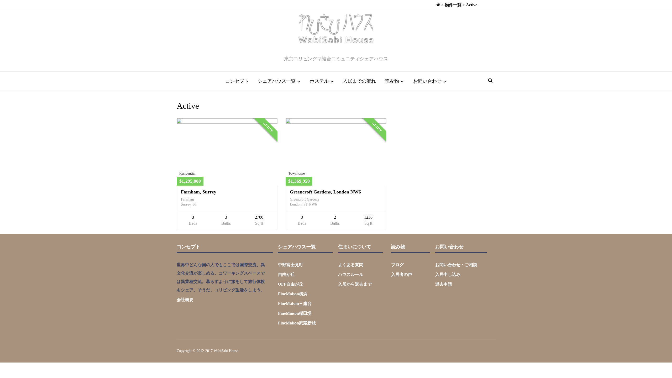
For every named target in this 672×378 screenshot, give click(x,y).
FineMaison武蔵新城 (297, 323)
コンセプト (237, 81)
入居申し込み (447, 274)
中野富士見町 (290, 264)
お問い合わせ (427, 81)
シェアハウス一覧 (277, 81)
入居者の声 (401, 274)
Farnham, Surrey (198, 192)
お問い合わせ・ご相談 (456, 264)
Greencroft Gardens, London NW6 (325, 192)
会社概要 (185, 299)
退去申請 (443, 284)
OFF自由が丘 (290, 284)
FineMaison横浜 (292, 294)
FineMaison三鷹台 (295, 303)
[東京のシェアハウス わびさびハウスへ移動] (438, 5)
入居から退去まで (355, 284)
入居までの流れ (359, 81)
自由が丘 (286, 274)
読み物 (392, 81)
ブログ (397, 264)
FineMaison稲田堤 (295, 313)
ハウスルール (350, 274)
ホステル (319, 81)
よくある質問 (350, 264)
